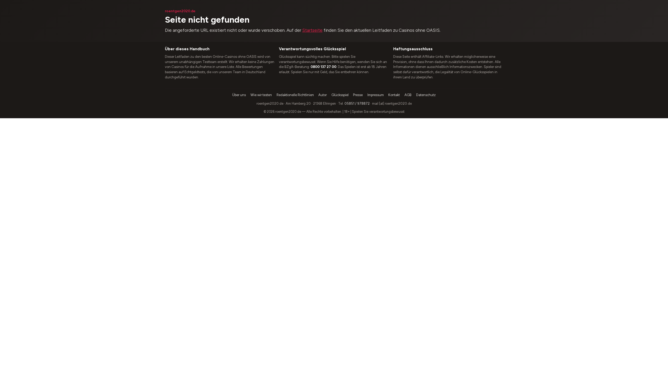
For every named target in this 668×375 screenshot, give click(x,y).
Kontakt (394, 95)
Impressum (375, 95)
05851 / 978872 (357, 103)
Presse (358, 95)
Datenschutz (426, 95)
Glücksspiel (340, 95)
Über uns (239, 95)
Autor (322, 95)
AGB (407, 95)
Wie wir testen (261, 95)
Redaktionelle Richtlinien (295, 95)
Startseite (312, 30)
